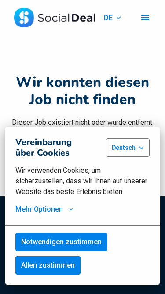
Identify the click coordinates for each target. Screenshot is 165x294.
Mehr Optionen (39, 209)
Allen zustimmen (48, 265)
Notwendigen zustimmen (61, 242)
